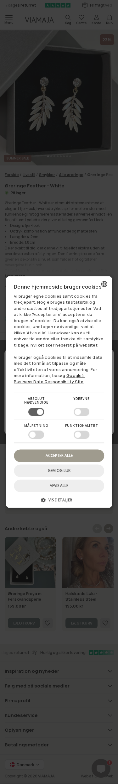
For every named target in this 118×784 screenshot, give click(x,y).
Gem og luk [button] (59, 470)
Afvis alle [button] (59, 486)
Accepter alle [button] (59, 455)
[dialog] (59, 392)
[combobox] (104, 284)
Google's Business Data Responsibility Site (49, 379)
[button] (59, 502)
